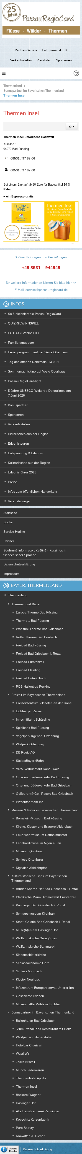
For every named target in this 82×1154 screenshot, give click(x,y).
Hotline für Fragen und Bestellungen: (41, 257)
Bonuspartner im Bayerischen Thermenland (33, 90)
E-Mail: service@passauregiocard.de (41, 290)
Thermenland (12, 86)
